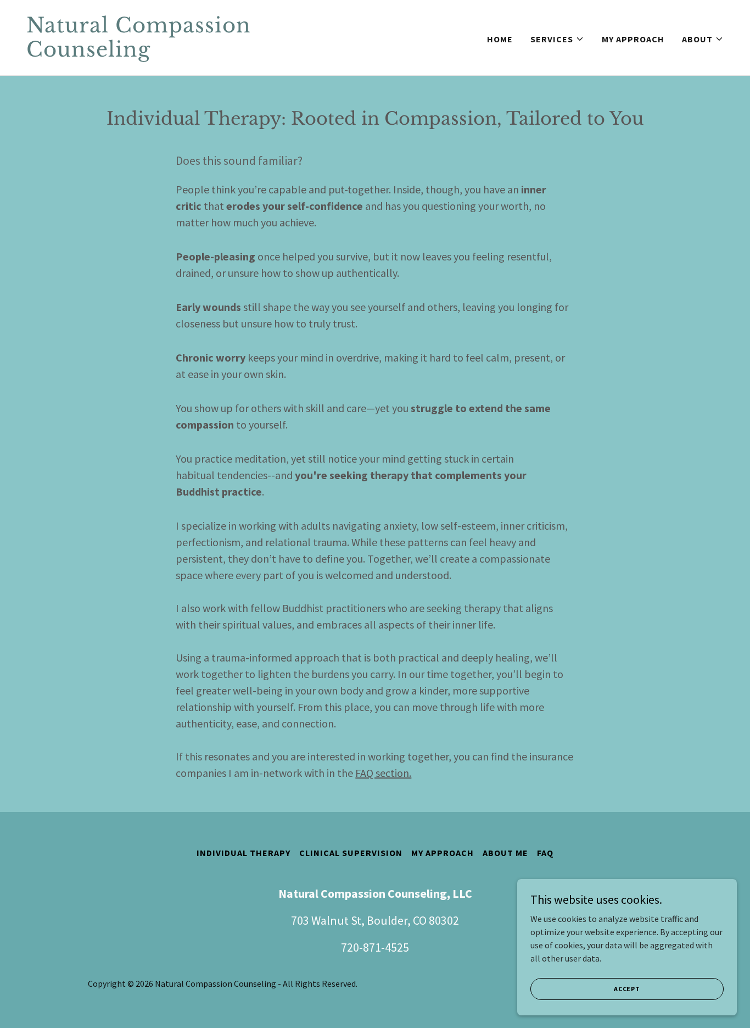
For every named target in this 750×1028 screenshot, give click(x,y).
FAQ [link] (545, 852)
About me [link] (505, 852)
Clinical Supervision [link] (350, 852)
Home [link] (500, 39)
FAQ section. (383, 773)
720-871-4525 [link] (375, 947)
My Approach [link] (633, 39)
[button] (557, 39)
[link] (196, 53)
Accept (627, 989)
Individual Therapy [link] (243, 852)
